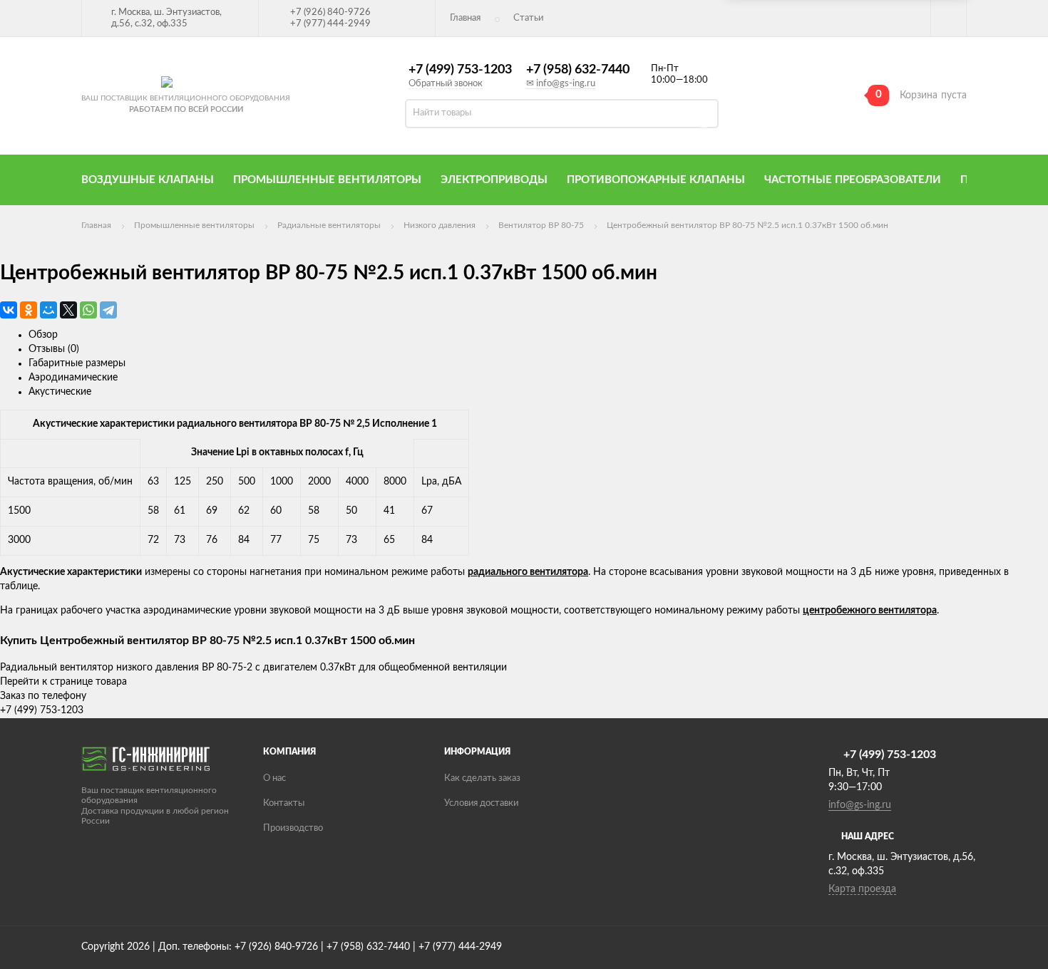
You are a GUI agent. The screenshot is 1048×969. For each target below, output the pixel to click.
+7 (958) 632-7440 (578, 69)
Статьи (528, 18)
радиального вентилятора (528, 572)
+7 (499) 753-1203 (460, 69)
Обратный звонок (446, 83)
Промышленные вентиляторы (194, 225)
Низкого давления (440, 225)
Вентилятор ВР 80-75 (541, 225)
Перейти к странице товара (63, 682)
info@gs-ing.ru (859, 805)
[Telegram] (108, 309)
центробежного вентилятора (870, 611)
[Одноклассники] (28, 309)
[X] (68, 309)
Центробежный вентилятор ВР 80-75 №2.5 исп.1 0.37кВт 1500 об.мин (747, 225)
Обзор (43, 335)
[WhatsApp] (88, 309)
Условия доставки (481, 803)
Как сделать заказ (482, 778)
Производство (293, 828)
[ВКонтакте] (8, 309)
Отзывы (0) (54, 349)
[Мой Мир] (48, 309)
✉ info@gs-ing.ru (560, 83)
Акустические (60, 392)
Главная (465, 18)
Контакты (283, 803)
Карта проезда (862, 889)
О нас (274, 778)
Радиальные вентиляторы (329, 225)
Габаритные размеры (77, 363)
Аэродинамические (73, 378)
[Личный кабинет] (949, 18)
